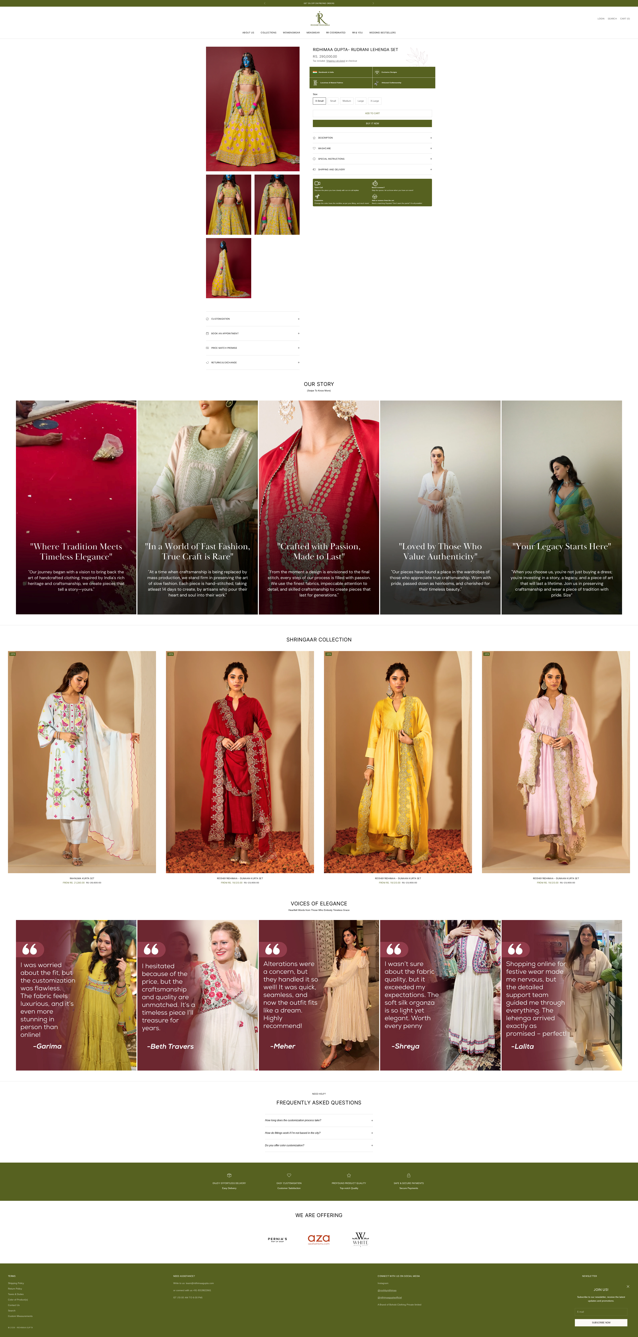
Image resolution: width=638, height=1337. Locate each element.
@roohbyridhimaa (387, 1290)
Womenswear (291, 32)
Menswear (313, 32)
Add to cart (372, 113)
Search (11, 1310)
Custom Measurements (20, 1316)
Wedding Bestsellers (382, 32)
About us (248, 32)
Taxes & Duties (16, 1294)
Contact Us (14, 1305)
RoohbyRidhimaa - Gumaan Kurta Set (240, 878)
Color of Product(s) (18, 1299)
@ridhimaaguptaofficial (390, 1297)
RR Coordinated (336, 32)
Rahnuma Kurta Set (82, 878)
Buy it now (372, 123)
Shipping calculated (335, 61)
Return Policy (15, 1288)
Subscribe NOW (601, 1322)
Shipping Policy (16, 1283)
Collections (268, 32)
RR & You (357, 32)
